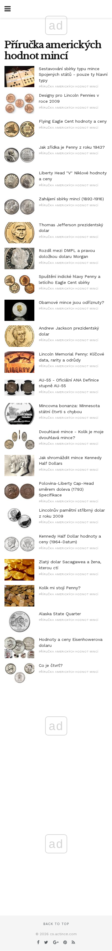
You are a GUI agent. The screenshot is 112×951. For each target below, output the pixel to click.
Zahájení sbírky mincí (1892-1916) (71, 198)
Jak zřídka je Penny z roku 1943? (72, 147)
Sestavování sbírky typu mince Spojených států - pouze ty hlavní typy (73, 74)
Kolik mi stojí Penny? (60, 587)
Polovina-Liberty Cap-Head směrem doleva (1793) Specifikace (66, 489)
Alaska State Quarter (60, 613)
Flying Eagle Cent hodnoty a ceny (73, 121)
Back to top (56, 924)
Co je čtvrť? (51, 665)
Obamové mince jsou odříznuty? (71, 302)
